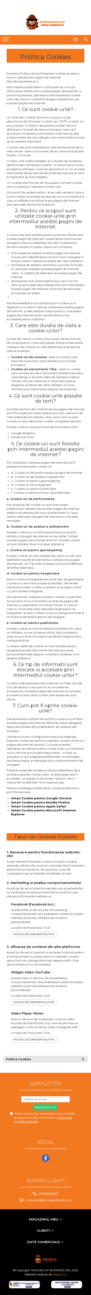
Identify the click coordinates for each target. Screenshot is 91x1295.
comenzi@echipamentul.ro (48, 1200)
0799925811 (48, 1194)
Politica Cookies (18, 1059)
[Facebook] (45, 1158)
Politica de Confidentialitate (33, 934)
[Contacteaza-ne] (65, 39)
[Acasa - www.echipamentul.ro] (45, 21)
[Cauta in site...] (86, 39)
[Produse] (6, 40)
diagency (59, 1274)
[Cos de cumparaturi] (75, 39)
